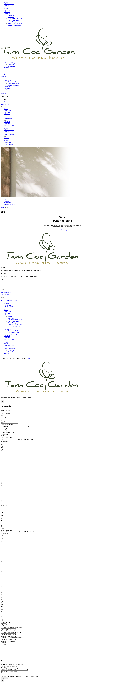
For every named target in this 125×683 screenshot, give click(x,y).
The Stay (7, 13)
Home (6, 8)
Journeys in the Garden (14, 82)
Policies (6, 141)
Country (4, 430)
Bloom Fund (11, 66)
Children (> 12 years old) (11, 637)
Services (6, 2)
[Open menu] (1, 106)
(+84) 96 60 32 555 (6, 294)
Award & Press (8, 144)
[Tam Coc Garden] (38, 59)
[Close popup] (2, 401)
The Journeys (8, 80)
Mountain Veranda (13, 20)
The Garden (7, 10)
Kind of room (8, 432)
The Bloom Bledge (9, 63)
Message (3, 642)
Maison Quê (11, 15)
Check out (7, 530)
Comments (4, 673)
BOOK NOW (5, 77)
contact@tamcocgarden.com (9, 300)
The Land (7, 12)
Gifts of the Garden (13, 85)
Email (5, 421)
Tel (5, 417)
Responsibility (12, 64)
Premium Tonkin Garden (15, 23)
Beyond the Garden (13, 83)
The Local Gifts (9, 5)
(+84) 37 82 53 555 (6, 292)
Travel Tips (7, 142)
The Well (7, 88)
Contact (6, 67)
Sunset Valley (12, 22)
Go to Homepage (63, 230)
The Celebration (9, 4)
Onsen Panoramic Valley (15, 18)
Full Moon (11, 17)
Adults (6, 622)
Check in (6, 437)
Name (5, 413)
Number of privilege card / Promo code (12, 664)
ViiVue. (28, 358)
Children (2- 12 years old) (11, 632)
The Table (7, 86)
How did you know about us (12, 668)
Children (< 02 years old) (11, 627)
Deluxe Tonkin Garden (14, 25)
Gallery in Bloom (9, 90)
